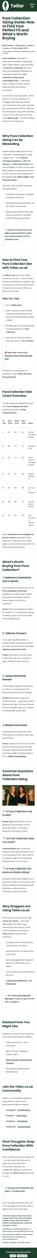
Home (13, 1256)
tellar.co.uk (13, 118)
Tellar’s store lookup (17, 756)
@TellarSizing (24, 1127)
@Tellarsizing (24, 1110)
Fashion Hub (22, 1256)
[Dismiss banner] (35, 1252)
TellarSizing (21, 1115)
